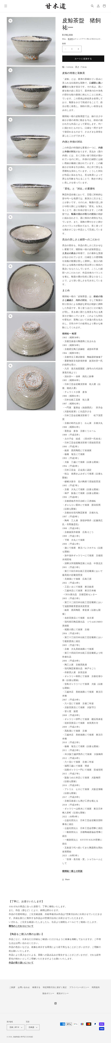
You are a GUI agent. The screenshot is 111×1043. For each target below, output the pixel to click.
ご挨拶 (12, 987)
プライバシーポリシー (79, 987)
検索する (36, 987)
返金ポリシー (48, 993)
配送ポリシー (63, 993)
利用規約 (96, 987)
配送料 (70, 39)
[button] (6, 6)
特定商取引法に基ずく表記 (55, 987)
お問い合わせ (24, 987)
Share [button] (67, 879)
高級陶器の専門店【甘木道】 (23, 1037)
